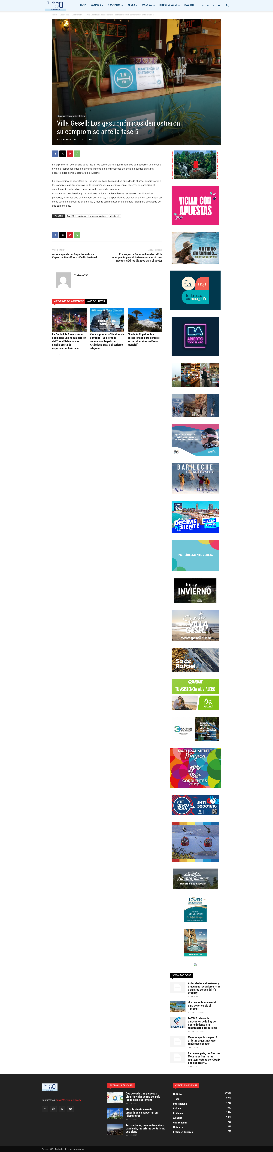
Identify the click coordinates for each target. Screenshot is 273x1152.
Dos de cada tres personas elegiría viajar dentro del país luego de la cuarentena (143, 1096)
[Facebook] (202, 5)
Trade (131, 5)
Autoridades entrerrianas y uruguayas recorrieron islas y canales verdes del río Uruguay (204, 988)
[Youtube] (219, 5)
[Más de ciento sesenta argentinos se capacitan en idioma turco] (115, 1113)
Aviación (147, 5)
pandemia (82, 216)
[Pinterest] (70, 153)
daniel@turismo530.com (68, 1099)
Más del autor (96, 301)
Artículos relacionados (68, 301)
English (189, 5)
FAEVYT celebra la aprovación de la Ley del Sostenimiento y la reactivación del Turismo (202, 1023)
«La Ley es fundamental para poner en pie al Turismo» (202, 1005)
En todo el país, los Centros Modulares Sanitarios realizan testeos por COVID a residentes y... (204, 1058)
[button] (227, 5)
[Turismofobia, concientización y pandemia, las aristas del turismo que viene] (115, 1129)
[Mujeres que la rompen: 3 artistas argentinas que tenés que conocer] (177, 1041)
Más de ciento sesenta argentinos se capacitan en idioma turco (142, 1112)
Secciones (114, 5)
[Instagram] (208, 5)
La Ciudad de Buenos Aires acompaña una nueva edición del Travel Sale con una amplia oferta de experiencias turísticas (69, 341)
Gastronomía (78, 14)
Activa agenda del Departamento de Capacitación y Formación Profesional (74, 256)
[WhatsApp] (77, 153)
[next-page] (59, 355)
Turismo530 (66, 139)
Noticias (96, 5)
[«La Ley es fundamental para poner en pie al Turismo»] (177, 1006)
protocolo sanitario (98, 216)
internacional (168, 5)
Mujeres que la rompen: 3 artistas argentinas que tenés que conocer (202, 1040)
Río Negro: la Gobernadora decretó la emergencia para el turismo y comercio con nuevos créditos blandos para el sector (137, 257)
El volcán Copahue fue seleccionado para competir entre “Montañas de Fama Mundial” (144, 339)
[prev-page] (54, 355)
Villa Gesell (114, 216)
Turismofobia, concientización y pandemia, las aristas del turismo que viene (145, 1128)
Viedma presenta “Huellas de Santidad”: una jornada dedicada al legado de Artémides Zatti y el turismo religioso (107, 341)
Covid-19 (70, 216)
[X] (213, 5)
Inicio (82, 5)
